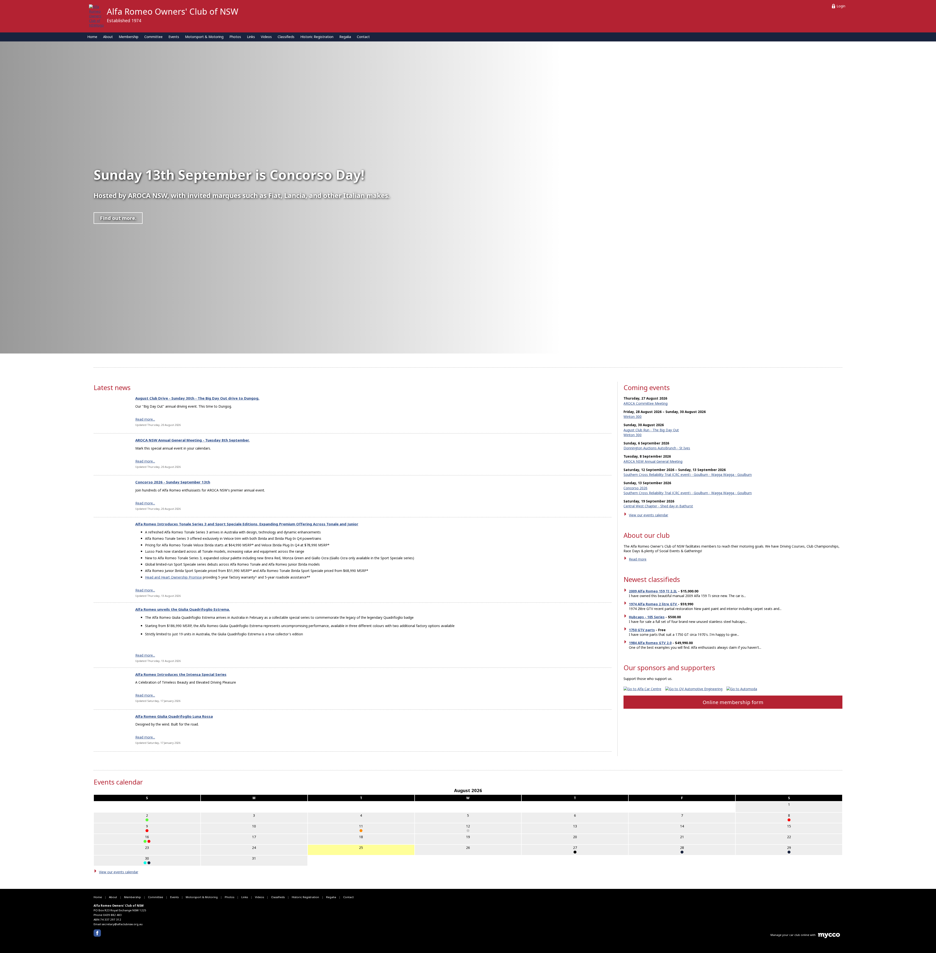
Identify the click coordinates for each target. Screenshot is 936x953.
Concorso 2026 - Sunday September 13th (172, 482)
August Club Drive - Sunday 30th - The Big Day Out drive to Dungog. (197, 398)
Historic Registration (316, 36)
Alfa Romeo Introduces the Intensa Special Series (180, 674)
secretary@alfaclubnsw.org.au (122, 924)
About (108, 36)
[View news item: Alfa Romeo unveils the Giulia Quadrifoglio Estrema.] (110, 635)
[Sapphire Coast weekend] (789, 819)
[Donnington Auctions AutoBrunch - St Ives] (147, 819)
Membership (128, 36)
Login (841, 6)
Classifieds (286, 36)
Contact (363, 36)
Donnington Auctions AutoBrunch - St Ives (657, 448)
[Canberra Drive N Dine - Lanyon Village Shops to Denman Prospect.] (148, 841)
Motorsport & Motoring (204, 36)
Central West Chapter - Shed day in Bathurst (658, 506)
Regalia (345, 36)
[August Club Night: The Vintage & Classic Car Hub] (361, 830)
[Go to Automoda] (743, 689)
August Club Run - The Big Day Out (651, 430)
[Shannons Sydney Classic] (145, 841)
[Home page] (96, 15)
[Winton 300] (682, 852)
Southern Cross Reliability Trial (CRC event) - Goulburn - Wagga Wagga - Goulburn (688, 474)
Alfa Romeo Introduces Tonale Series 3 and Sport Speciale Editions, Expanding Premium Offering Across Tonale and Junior (246, 523)
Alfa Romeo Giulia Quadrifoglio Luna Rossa (174, 716)
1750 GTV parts (642, 630)
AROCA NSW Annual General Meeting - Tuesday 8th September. (192, 440)
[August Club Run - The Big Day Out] (145, 862)
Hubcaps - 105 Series (646, 617)
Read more (637, 559)
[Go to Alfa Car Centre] (644, 689)
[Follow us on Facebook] (97, 933)
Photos (235, 36)
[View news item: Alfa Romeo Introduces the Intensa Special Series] (110, 688)
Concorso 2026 (635, 488)
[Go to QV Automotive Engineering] (695, 689)
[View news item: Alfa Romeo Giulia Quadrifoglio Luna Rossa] (110, 730)
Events (173, 36)
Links (251, 36)
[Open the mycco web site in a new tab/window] (829, 937)
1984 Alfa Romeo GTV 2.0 (650, 642)
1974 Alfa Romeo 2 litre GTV (653, 604)
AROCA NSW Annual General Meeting (653, 461)
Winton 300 (633, 416)
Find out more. (118, 218)
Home (92, 36)
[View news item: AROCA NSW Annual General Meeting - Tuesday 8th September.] (110, 454)
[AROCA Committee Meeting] (575, 852)
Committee (153, 36)
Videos (266, 36)
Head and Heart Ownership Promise (173, 577)
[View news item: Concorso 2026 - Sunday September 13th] (110, 496)
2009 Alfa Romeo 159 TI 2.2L (653, 591)
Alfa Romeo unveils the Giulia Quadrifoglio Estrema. (182, 609)
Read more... (145, 419)
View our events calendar (648, 515)
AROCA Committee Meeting (646, 403)
